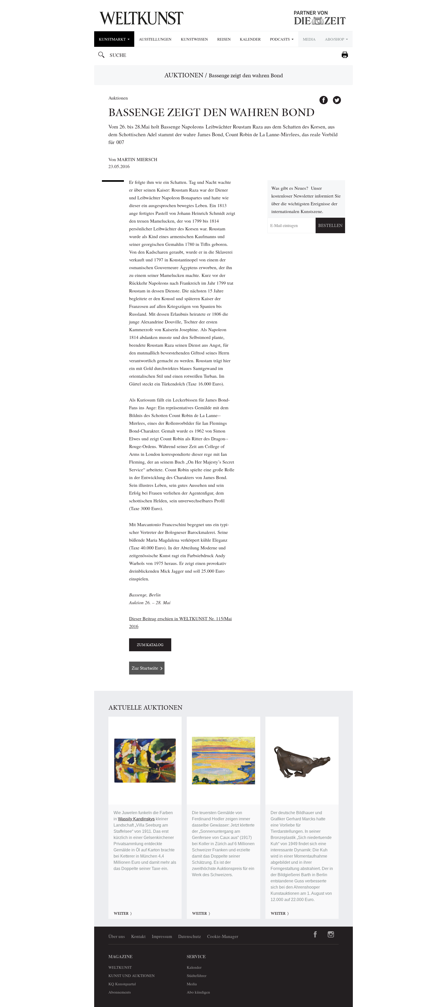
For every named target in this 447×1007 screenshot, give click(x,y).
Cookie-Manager (222, 936)
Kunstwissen (194, 39)
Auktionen (183, 75)
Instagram (331, 934)
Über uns (116, 936)
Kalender (250, 39)
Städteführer (196, 975)
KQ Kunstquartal (122, 983)
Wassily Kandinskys (136, 819)
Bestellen (330, 225)
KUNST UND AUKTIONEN (131, 975)
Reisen (224, 39)
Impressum (162, 936)
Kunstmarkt (113, 39)
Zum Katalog (150, 644)
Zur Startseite (145, 667)
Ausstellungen (155, 39)
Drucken (345, 55)
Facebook (321, 98)
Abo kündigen (198, 992)
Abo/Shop (335, 39)
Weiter (121, 913)
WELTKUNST (120, 967)
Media (309, 39)
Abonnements (119, 992)
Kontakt (138, 936)
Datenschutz (189, 936)
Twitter (334, 98)
